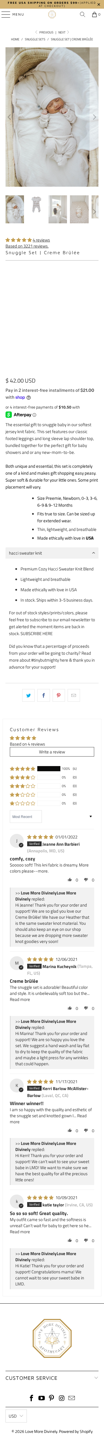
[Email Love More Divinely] (72, 1398)
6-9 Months (49, 296)
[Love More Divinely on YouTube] (41, 1398)
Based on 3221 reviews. (27, 246)
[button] (18, 240)
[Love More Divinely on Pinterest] (51, 1398)
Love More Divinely (41, 1431)
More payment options (52, 370)
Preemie (16, 281)
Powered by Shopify (76, 1431)
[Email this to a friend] (74, 695)
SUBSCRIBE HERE (37, 633)
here (64, 660)
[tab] (52, 553)
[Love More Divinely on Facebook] (31, 1398)
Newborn (41, 281)
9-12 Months (79, 296)
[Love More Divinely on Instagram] (61, 1398)
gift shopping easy (67, 473)
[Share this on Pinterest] (59, 695)
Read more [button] (20, 999)
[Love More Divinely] (52, 14)
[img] (40, 837)
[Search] (82, 14)
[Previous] (9, 117)
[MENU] (3, 14)
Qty (8, 313)
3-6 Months (19, 296)
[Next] (94, 117)
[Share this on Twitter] (28, 695)
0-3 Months (69, 281)
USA (90, 538)
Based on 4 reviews (27, 744)
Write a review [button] (52, 751)
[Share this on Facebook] (43, 695)
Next (62, 32)
